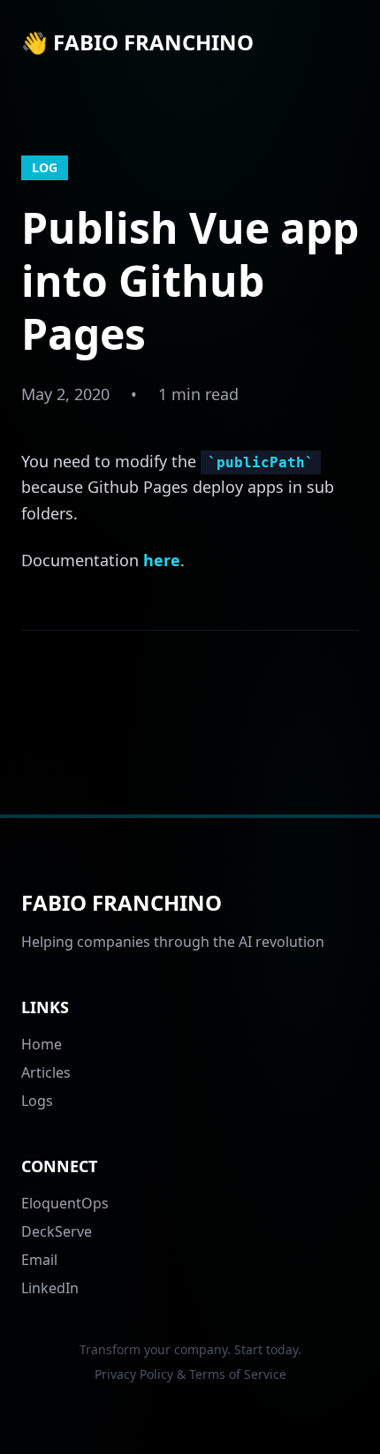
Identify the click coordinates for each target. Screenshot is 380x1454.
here (161, 560)
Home (41, 1044)
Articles (46, 1072)
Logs (37, 1100)
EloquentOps (65, 1203)
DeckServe (56, 1231)
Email (39, 1259)
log (44, 167)
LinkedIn (50, 1288)
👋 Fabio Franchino (137, 42)
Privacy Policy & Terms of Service (190, 1374)
